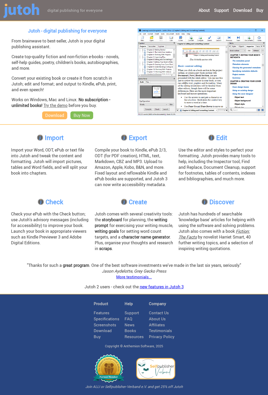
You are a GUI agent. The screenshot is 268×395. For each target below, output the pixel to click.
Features (101, 312)
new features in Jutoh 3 (162, 287)
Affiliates (157, 324)
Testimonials (160, 330)
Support (221, 10)
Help (129, 303)
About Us (157, 318)
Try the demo (55, 105)
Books (130, 330)
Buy (259, 10)
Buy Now (82, 115)
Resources (134, 336)
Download (242, 10)
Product (101, 303)
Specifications (106, 318)
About (204, 10)
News (130, 324)
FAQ (128, 318)
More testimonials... (134, 276)
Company (157, 303)
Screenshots (105, 324)
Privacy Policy (162, 336)
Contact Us (159, 312)
